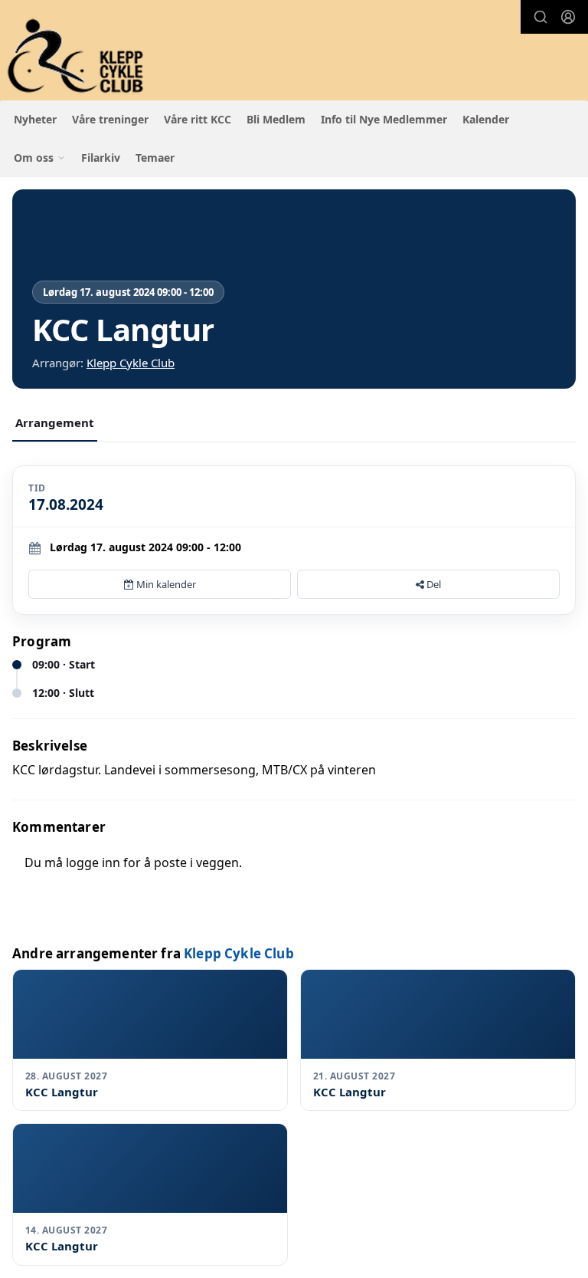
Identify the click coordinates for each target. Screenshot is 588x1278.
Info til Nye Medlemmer (384, 119)
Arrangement (54, 422)
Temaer (155, 157)
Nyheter (35, 119)
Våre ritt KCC (197, 119)
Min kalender (165, 584)
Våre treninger (110, 119)
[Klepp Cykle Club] (77, 56)
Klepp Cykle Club (131, 362)
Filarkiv (100, 157)
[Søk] (540, 17)
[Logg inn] (568, 17)
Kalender (485, 119)
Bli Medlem (276, 119)
